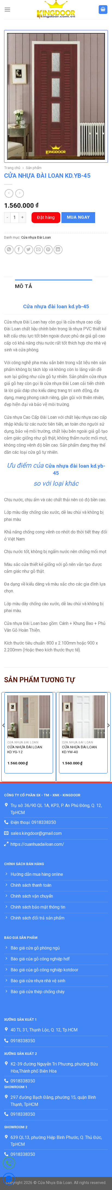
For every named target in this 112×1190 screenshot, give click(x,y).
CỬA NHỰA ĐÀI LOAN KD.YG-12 (24, 749)
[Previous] (4, 736)
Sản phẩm (34, 167)
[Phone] (9, 1164)
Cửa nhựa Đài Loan (36, 237)
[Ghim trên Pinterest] (48, 249)
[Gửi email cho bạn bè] (38, 249)
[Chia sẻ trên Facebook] (18, 249)
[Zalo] (9, 1180)
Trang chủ (12, 167)
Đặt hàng (46, 217)
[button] (7, 9)
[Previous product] (19, 193)
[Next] (108, 736)
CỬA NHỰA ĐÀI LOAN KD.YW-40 (79, 749)
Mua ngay (78, 217)
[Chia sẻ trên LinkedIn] (58, 249)
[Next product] (9, 193)
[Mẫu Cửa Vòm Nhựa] (56, 9)
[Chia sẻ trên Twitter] (28, 249)
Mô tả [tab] (23, 286)
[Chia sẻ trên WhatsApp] (9, 249)
